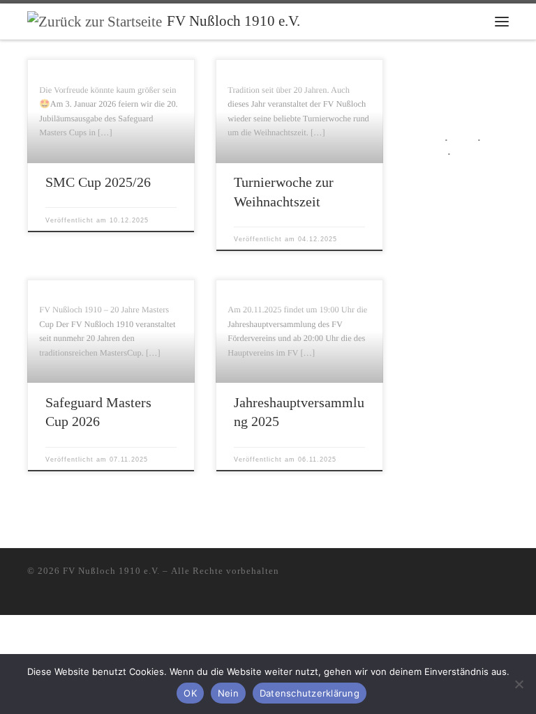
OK (190, 693)
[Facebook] (504, 574)
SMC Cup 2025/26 (98, 182)
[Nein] (519, 684)
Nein (228, 693)
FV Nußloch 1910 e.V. (111, 570)
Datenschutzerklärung (309, 693)
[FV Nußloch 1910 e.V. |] (94, 20)
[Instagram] (484, 574)
